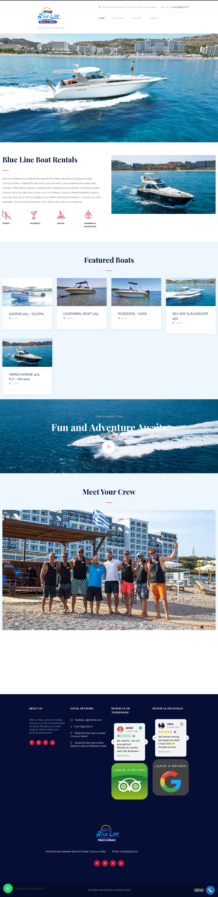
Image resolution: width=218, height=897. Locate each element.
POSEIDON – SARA (132, 314)
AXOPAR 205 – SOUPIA (26, 314)
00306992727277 (180, 7)
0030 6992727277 (82, 726)
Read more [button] (123, 755)
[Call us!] (210, 890)
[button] (145, 741)
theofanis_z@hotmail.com (88, 720)
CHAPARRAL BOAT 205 (80, 314)
